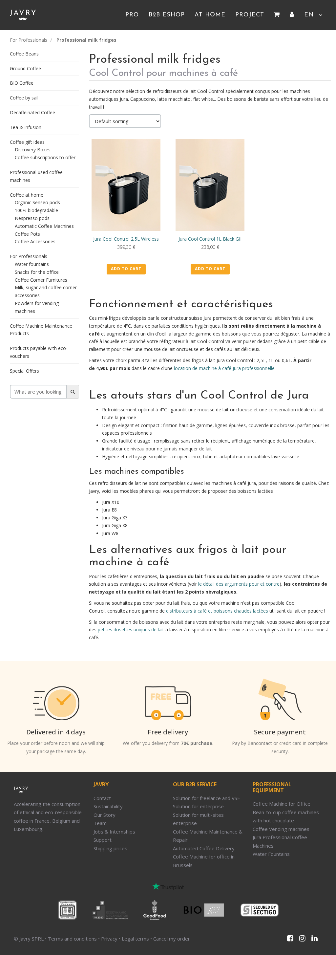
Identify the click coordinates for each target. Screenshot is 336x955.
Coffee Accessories (35, 241)
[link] (277, 15)
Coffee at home (26, 195)
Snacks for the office (37, 272)
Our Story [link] (105, 815)
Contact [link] (102, 798)
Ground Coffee (25, 68)
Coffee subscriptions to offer (45, 157)
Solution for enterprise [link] (198, 806)
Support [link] (103, 839)
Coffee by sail (24, 98)
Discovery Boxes (33, 149)
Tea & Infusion (25, 127)
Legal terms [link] (135, 938)
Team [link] (100, 823)
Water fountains (32, 264)
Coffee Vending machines (281, 829)
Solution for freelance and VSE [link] (206, 798)
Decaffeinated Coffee (32, 112)
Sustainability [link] (108, 806)
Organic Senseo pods (37, 202)
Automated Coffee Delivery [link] (204, 848)
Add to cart (126, 268)
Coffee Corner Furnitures (41, 280)
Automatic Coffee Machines (44, 226)
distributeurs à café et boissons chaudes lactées (217, 611)
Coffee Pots (27, 234)
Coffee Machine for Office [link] (281, 803)
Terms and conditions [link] (72, 938)
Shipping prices (110, 848)
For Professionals (28, 40)
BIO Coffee (21, 83)
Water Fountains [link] (271, 854)
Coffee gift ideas (27, 142)
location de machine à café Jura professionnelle (224, 368)
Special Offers (24, 371)
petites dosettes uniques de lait (131, 629)
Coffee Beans (24, 54)
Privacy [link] (109, 938)
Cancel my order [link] (171, 938)
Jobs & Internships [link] (114, 831)
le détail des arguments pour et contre (239, 584)
